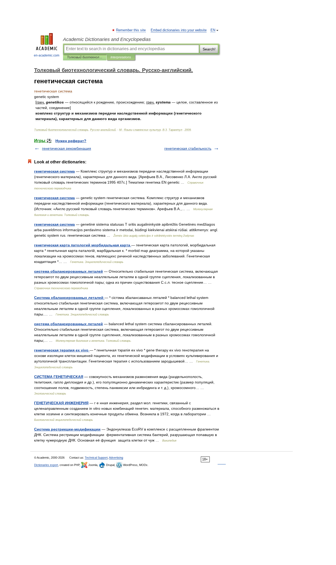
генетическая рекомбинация (66, 148)
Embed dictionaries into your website (179, 30)
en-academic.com (46, 55)
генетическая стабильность (187, 148)
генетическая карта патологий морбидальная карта (82, 245)
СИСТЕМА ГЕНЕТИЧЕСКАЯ (58, 377)
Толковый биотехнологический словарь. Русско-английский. (84, 57)
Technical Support (96, 457)
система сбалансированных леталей (68, 271)
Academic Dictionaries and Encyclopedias (107, 39)
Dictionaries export (46, 464)
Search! (209, 49)
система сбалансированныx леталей (68, 324)
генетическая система (54, 171)
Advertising (116, 457)
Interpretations (121, 57)
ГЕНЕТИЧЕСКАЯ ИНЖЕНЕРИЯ (61, 403)
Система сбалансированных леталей (69, 298)
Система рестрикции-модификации (67, 429)
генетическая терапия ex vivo (62, 350)
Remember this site (131, 30)
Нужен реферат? (70, 141)
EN (213, 30)
